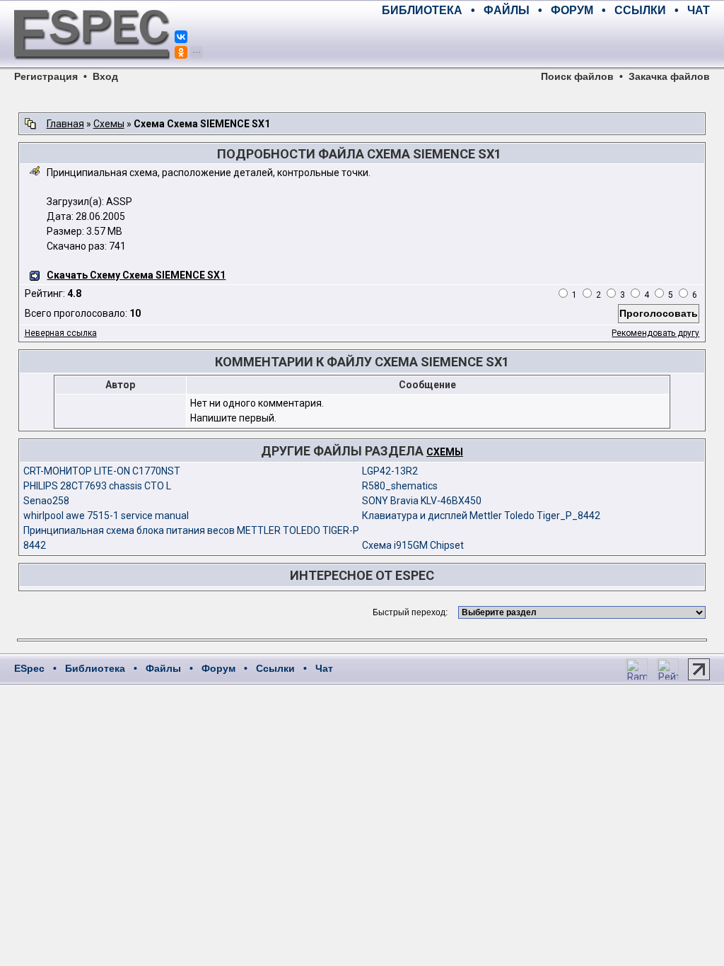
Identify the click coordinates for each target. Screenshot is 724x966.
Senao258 (46, 500)
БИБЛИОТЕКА (422, 10)
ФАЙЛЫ (507, 10)
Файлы (163, 668)
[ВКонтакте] (181, 36)
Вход (105, 76)
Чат (324, 668)
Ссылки (275, 668)
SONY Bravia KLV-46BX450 (421, 500)
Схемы (108, 123)
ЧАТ (698, 10)
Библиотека (95, 668)
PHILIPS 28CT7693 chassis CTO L (97, 485)
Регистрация (46, 76)
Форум (218, 668)
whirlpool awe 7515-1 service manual (106, 515)
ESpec (29, 668)
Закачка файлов (669, 76)
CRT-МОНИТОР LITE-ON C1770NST (101, 471)
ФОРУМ (572, 10)
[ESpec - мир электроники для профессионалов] (92, 67)
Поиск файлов (577, 76)
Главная (65, 123)
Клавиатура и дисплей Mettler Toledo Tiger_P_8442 (481, 515)
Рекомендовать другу (655, 333)
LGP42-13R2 (390, 471)
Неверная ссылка (61, 333)
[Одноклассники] (181, 52)
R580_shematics (400, 485)
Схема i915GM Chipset (413, 545)
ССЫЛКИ (640, 10)
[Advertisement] (544, 42)
